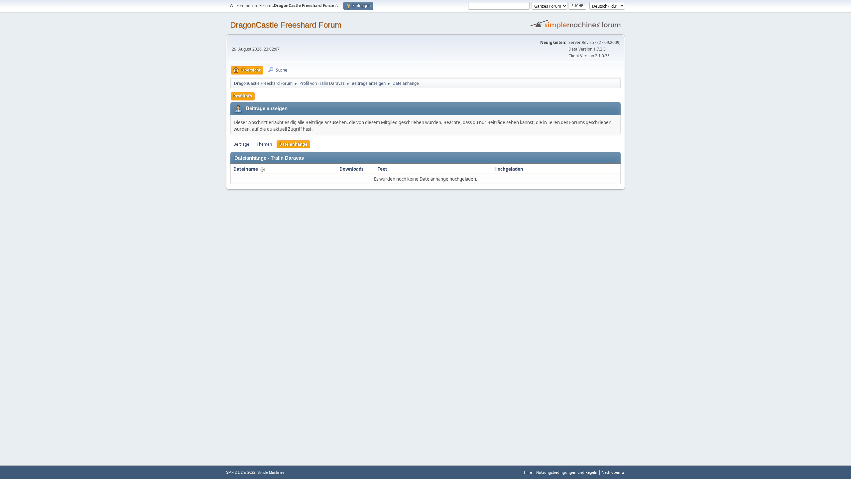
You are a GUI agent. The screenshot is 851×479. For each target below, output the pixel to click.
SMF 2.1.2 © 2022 (240, 472)
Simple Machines (271, 472)
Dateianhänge (293, 144)
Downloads (351, 169)
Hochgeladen (508, 169)
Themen (264, 144)
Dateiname (246, 169)
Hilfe (528, 472)
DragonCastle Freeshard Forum (285, 24)
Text (382, 169)
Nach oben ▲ (613, 472)
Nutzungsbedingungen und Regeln (566, 472)
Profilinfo (242, 96)
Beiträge (241, 144)
